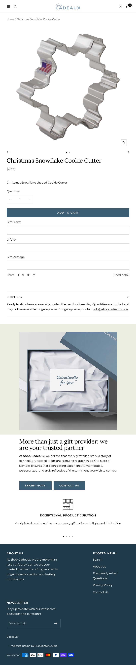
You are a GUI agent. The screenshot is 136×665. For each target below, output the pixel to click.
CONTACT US (69, 485)
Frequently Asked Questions (105, 576)
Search (97, 559)
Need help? (121, 275)
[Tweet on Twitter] (28, 275)
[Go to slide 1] (66, 152)
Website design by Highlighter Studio (34, 645)
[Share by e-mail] (34, 275)
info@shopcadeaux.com (110, 309)
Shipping (14, 297)
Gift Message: (16, 257)
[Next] (128, 152)
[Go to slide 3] (69, 536)
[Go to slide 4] (72, 536)
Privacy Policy (102, 585)
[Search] (15, 6)
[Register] (55, 623)
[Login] (120, 6)
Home (10, 19)
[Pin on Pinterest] (23, 275)
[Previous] (8, 152)
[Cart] (127, 6)
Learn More (35, 485)
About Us (99, 566)
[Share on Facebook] (18, 275)
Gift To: (11, 239)
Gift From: (14, 222)
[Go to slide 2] (69, 152)
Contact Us (100, 592)
